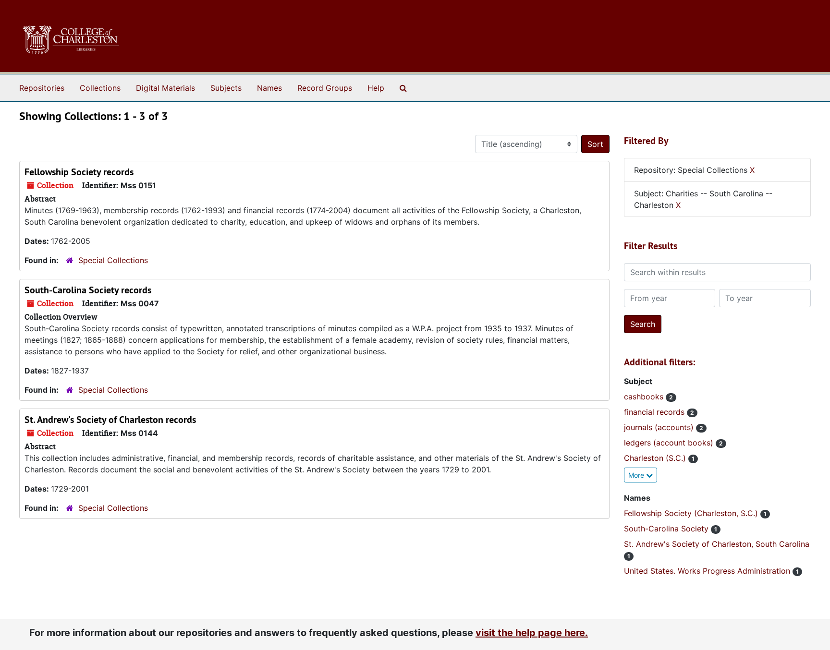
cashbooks (645, 396)
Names (269, 88)
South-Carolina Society (667, 528)
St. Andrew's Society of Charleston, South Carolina (716, 544)
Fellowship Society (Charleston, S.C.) (692, 513)
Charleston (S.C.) (656, 458)
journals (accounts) (660, 427)
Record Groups (324, 88)
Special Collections (113, 260)
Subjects (226, 88)
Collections (100, 88)
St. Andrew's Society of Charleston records (110, 419)
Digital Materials (165, 88)
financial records (655, 412)
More (637, 475)
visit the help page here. (532, 632)
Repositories (41, 88)
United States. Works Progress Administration (708, 571)
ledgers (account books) (670, 442)
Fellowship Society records (79, 172)
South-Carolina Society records (87, 290)
